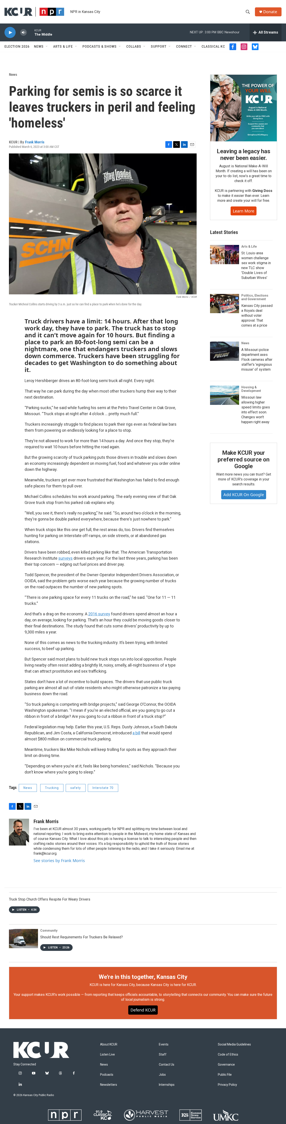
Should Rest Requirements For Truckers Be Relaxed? (81, 937)
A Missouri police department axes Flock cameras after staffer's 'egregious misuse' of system (256, 360)
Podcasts (106, 1074)
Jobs (162, 1074)
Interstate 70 (103, 788)
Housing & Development (251, 389)
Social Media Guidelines (234, 1044)
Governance (226, 1064)
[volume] (23, 33)
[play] (10, 32)
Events (163, 1044)
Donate (270, 11)
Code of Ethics (228, 1054)
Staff (162, 1054)
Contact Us (166, 1064)
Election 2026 (16, 46)
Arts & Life (63, 46)
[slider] (30, 32)
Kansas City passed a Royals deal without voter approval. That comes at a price (257, 315)
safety (75, 788)
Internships (167, 1084)
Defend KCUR (143, 1010)
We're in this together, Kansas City (143, 976)
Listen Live (107, 1054)
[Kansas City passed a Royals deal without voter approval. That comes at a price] (224, 303)
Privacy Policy (227, 1084)
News (39, 46)
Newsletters (108, 1084)
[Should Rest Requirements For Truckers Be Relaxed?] (23, 938)
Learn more (243, 211)
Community (48, 930)
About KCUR (108, 1044)
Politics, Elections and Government (254, 297)
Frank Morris (34, 142)
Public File (225, 1074)
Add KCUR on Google (243, 494)
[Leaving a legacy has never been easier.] (243, 108)
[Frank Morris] (19, 832)
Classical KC (213, 46)
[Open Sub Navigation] (47, 46)
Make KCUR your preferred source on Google (243, 459)
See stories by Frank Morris (59, 860)
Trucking (52, 788)
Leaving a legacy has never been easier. (243, 154)
